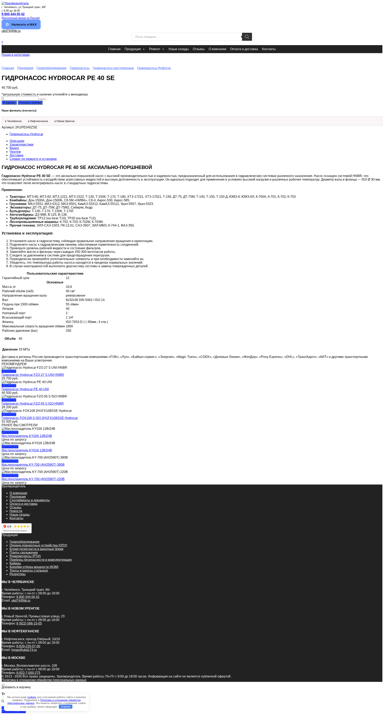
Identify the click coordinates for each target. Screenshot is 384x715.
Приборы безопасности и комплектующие (41, 559)
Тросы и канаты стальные (29, 570)
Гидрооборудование (52, 68)
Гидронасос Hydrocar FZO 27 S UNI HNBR (33, 374)
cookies (31, 697)
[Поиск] (247, 37)
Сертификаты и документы (30, 500)
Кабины (15, 563)
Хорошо (65, 706)
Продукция (133, 49)
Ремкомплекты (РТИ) (25, 556)
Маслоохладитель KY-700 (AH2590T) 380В (33, 464)
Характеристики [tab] (21, 144)
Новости (16, 511)
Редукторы (18, 574)
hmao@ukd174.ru (24, 649)
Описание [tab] (17, 141)
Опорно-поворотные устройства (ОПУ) (38, 545)
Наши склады (179, 49)
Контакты (269, 49)
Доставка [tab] (16, 155)
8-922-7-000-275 (28, 672)
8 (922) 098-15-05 (29, 623)
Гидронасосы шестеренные (113, 68)
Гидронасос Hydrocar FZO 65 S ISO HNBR (33, 403)
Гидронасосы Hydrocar (154, 68)
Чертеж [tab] (15, 151)
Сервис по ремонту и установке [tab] (33, 159)
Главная (114, 49)
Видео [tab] (14, 148)
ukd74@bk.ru (11, 31)
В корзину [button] (9, 371)
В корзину (9, 102)
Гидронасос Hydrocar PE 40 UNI (25, 389)
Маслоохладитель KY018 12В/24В (27, 450)
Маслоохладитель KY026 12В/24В (27, 436)
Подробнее (10, 432)
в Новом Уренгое (64, 121)
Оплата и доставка (244, 49)
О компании (217, 49)
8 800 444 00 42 (27, 597)
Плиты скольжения (24, 552)
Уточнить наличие (30, 102)
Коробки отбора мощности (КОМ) (34, 567)
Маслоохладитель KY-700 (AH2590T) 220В (33, 479)
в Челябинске (13, 121)
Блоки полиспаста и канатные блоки (36, 549)
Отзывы (199, 49)
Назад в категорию (16, 55)
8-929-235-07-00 (28, 646)
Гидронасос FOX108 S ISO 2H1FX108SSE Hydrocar (40, 418)
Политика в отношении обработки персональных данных (44, 680)
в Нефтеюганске (38, 121)
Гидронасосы (80, 68)
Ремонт (154, 49)
